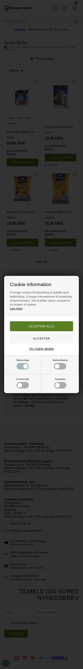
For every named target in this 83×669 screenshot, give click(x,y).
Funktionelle (22, 379)
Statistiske (60, 379)
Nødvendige (22, 360)
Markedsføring (60, 360)
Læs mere (16, 308)
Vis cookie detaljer (41, 348)
